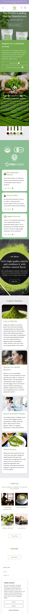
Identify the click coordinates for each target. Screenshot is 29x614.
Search (5, 571)
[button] (3, 8)
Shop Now (15, 281)
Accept (13, 602)
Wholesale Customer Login (13, 67)
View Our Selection (14, 25)
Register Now (13, 63)
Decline (14, 606)
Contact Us (6, 575)
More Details (14, 117)
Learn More (7, 188)
